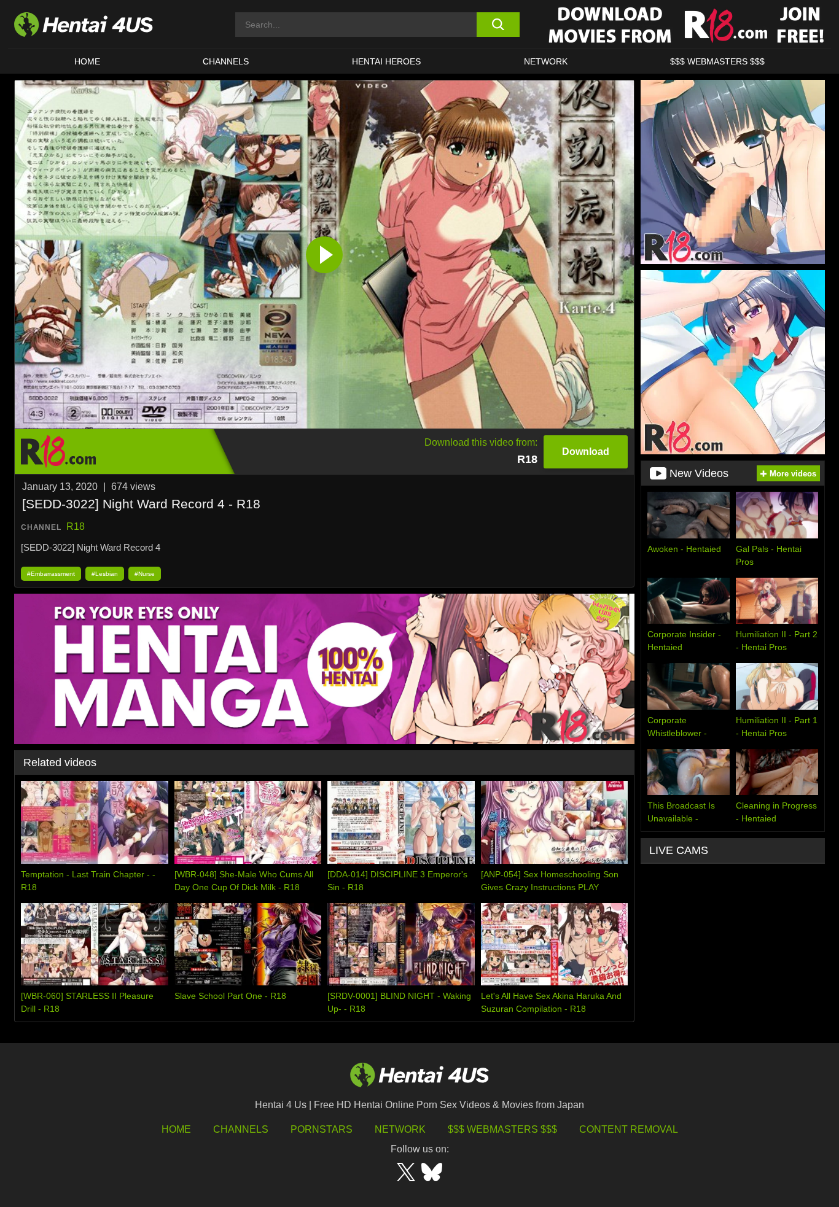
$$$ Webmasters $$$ (502, 1129)
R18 (75, 526)
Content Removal (628, 1129)
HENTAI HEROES (386, 61)
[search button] (498, 24)
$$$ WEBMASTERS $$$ (717, 61)
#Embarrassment (51, 573)
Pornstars (322, 1129)
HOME (87, 61)
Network (546, 61)
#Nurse (145, 573)
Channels (240, 1129)
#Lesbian (105, 573)
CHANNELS (226, 61)
